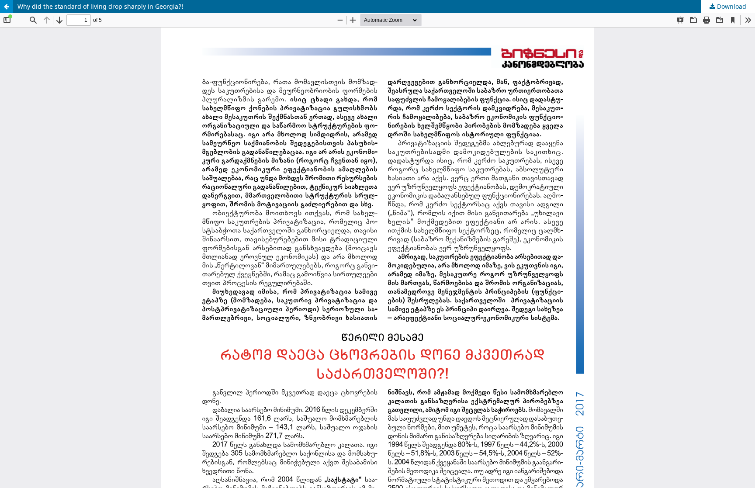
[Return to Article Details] (6, 6)
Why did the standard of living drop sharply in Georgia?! (100, 6)
